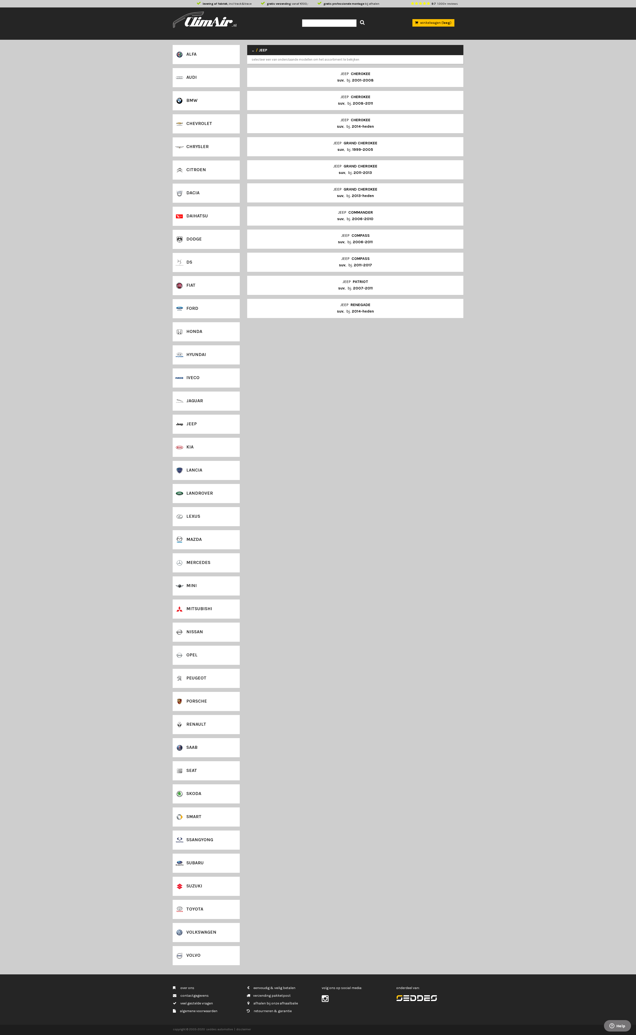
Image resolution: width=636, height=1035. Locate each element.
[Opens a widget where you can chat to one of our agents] (617, 1026)
